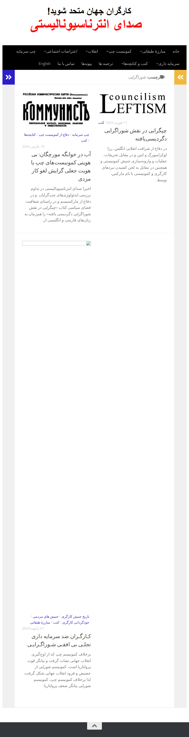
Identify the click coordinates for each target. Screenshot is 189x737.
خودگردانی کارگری (75, 622)
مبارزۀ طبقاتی (154, 51)
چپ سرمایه (26, 51)
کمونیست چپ (120, 51)
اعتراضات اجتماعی (61, 51)
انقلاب (93, 51)
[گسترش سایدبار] (8, 77)
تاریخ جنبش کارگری (75, 616)
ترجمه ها (106, 63)
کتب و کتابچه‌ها (136, 63)
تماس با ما (66, 63)
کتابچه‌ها (30, 135)
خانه (176, 51)
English (45, 63)
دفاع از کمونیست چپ (54, 135)
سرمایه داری (168, 63)
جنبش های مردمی (46, 616)
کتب (84, 140)
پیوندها (86, 63)
